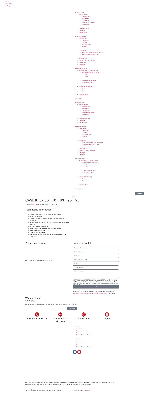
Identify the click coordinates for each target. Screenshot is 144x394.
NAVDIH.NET (87, 390)
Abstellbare (85, 18)
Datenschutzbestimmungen (81, 293)
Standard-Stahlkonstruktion (90, 72)
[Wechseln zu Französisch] (84, 3)
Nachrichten (80, 331)
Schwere (84, 46)
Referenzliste (83, 32)
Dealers (107, 318)
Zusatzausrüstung (84, 28)
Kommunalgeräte (80, 36)
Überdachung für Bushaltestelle (88, 70)
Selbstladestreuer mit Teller (90, 54)
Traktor (34, 204)
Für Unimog (85, 24)
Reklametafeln (83, 94)
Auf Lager (82, 30)
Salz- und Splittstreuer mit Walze (92, 52)
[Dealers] (107, 314)
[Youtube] (79, 352)
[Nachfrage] (84, 314)
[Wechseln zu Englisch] (78, 3)
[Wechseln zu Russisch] (87, 3)
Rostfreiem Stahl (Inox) (89, 80)
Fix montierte (86, 16)
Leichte (84, 42)
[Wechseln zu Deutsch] (81, 3)
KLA (83, 88)
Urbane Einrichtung (81, 68)
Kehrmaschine (83, 58)
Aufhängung (82, 62)
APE (86, 76)
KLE (83, 90)
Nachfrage (84, 318)
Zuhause (28, 204)
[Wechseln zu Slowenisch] (75, 3)
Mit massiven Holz (88, 82)
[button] (73, 196)
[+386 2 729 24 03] (37, 314)
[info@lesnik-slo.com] (60, 314)
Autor (78, 333)
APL (86, 74)
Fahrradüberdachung (85, 86)
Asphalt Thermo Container (87, 60)
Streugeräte (82, 50)
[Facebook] (75, 352)
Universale (85, 20)
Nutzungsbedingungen (100, 293)
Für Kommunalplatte (88, 22)
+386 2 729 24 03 (37, 318)
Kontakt (78, 327)
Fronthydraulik (79, 12)
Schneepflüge (83, 38)
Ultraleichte (85, 40)
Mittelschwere (86, 44)
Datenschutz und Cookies (84, 335)
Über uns (79, 329)
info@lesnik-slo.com (60, 320)
